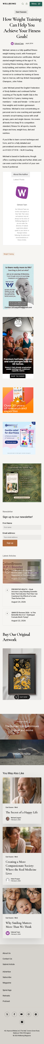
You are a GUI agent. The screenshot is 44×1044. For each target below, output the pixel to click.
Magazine (7, 982)
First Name (7, 523)
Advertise (7, 971)
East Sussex (21, 12)
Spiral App (7, 990)
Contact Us (7, 958)
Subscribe (7, 977)
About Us (7, 953)
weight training (9, 254)
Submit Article (9, 964)
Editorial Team (19, 43)
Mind (16, 807)
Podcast (6, 1001)
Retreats (6, 995)
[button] (36, 4)
